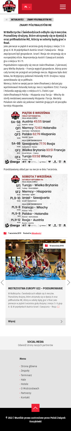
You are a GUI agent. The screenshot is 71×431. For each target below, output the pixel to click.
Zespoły (25, 370)
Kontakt (25, 397)
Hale (23, 379)
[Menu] (63, 7)
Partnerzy (26, 393)
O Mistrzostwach (30, 388)
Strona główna (29, 366)
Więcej (11, 321)
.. (58, 306)
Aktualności (17, 19)
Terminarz (26, 375)
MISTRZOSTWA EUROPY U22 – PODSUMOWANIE (35, 288)
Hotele (24, 384)
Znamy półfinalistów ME (39, 19)
